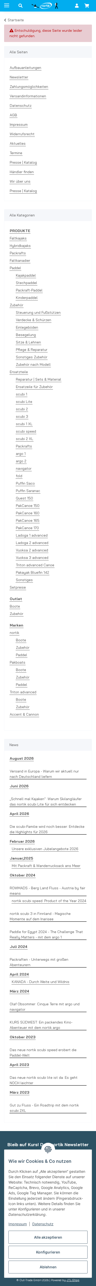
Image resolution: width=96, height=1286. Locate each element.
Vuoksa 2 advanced (32, 550)
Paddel (15, 268)
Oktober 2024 (22, 875)
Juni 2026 (19, 786)
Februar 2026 (22, 841)
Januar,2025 (21, 858)
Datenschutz (43, 1224)
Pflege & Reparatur (31, 349)
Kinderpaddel (27, 297)
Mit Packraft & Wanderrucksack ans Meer (46, 865)
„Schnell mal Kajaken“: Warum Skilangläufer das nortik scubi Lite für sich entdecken (46, 802)
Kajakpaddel (26, 275)
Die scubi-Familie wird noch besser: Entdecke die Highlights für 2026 (47, 829)
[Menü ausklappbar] (6, 3)
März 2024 (19, 991)
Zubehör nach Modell (33, 364)
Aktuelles (18, 143)
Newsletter (19, 77)
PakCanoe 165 (27, 520)
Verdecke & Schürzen (33, 320)
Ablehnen (48, 1267)
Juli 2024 (18, 946)
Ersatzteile (19, 372)
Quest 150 (24, 498)
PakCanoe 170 (27, 528)
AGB (13, 115)
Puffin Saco (25, 483)
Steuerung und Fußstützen (38, 312)
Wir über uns (20, 181)
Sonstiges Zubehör (31, 357)
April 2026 (19, 813)
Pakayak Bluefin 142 (32, 572)
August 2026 (22, 758)
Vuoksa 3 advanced (32, 557)
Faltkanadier (20, 260)
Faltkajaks (18, 238)
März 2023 (19, 1092)
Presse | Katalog (23, 162)
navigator (23, 468)
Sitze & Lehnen (28, 342)
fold (19, 476)
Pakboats (17, 662)
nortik (14, 632)
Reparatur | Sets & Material (38, 379)
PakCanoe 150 (27, 505)
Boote (15, 606)
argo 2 (21, 461)
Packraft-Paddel (29, 290)
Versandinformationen (28, 96)
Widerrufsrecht (22, 134)
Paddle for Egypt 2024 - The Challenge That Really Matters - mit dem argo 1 (46, 934)
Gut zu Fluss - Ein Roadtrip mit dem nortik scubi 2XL (44, 1108)
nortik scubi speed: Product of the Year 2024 (49, 900)
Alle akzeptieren (48, 1237)
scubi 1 (21, 394)
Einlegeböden (27, 327)
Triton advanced (23, 692)
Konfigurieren (48, 1252)
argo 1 (21, 453)
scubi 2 (22, 409)
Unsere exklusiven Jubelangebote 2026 (45, 848)
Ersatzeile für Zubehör (34, 386)
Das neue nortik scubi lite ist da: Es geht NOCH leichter (44, 1080)
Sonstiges (24, 580)
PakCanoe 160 (27, 513)
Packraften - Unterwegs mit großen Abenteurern (39, 962)
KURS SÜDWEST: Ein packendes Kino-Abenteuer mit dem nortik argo (41, 1025)
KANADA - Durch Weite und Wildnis (40, 981)
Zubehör (16, 305)
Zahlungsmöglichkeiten (29, 86)
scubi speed (26, 431)
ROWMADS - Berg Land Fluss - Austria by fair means (47, 891)
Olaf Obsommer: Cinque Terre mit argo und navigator (45, 1007)
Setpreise (18, 587)
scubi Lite (24, 401)
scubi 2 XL (24, 438)
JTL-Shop (73, 1280)
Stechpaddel (26, 282)
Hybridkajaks (20, 245)
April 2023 (19, 1064)
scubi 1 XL (24, 424)
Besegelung (26, 334)
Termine (16, 153)
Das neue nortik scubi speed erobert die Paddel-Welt (43, 1053)
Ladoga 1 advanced (32, 535)
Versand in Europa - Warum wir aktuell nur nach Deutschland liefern (44, 774)
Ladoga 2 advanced (32, 542)
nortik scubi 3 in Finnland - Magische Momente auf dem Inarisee (40, 916)
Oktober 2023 (22, 1037)
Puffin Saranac (28, 490)
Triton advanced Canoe (35, 565)
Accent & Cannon (24, 714)
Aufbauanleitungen (25, 67)
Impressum (17, 1224)
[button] (20, 6)
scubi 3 (22, 416)
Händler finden (22, 172)
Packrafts (18, 253)
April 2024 (19, 974)
